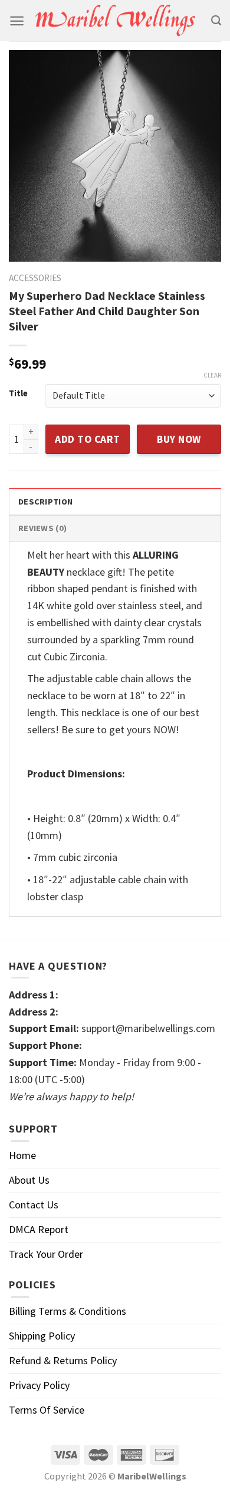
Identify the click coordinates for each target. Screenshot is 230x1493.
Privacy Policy (39, 1385)
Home (22, 1155)
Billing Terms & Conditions (67, 1311)
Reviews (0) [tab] (42, 528)
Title (18, 393)
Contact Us (33, 1204)
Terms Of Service (46, 1410)
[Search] (216, 21)
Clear (212, 375)
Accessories (35, 277)
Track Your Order (46, 1254)
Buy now (179, 439)
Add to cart (87, 439)
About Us (29, 1180)
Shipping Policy (42, 1335)
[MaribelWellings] (115, 21)
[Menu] (17, 20)
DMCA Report (38, 1229)
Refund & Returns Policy (63, 1360)
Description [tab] (45, 501)
